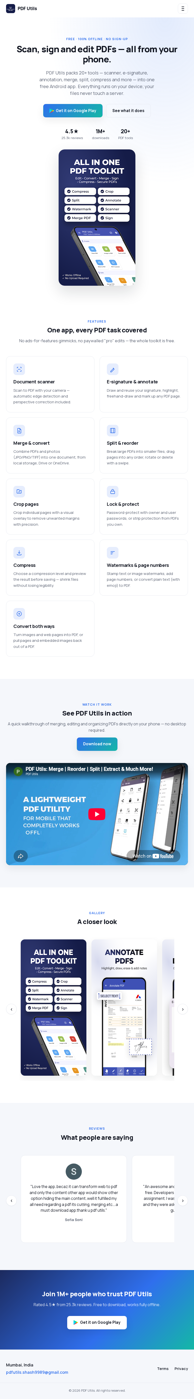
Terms (162, 1368)
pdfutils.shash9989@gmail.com (37, 1372)
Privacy (181, 1368)
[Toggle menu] (183, 9)
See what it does (128, 110)
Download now (97, 744)
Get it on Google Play (76, 110)
